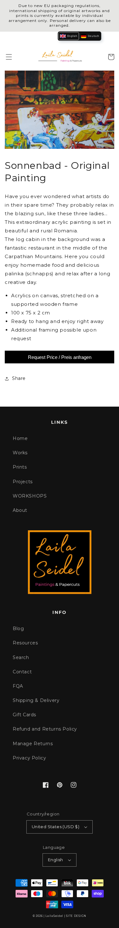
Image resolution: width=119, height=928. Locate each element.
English (55, 859)
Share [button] (19, 378)
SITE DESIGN (76, 916)
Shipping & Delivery (36, 700)
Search (21, 657)
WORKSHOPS (30, 496)
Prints (20, 467)
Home (20, 438)
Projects (23, 482)
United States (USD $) (55, 826)
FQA (18, 686)
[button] (9, 57)
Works (20, 453)
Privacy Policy (29, 758)
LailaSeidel (54, 916)
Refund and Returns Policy (45, 729)
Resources (25, 643)
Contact (22, 672)
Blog (18, 628)
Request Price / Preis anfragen (59, 357)
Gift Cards (24, 715)
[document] (59, 111)
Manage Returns (33, 743)
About (20, 510)
